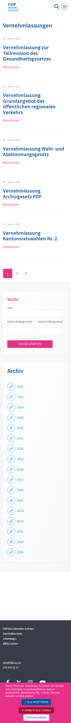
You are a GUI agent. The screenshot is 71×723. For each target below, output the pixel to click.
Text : (10, 308)
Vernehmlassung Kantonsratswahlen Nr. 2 (30, 236)
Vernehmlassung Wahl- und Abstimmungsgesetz (33, 151)
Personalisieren (36, 717)
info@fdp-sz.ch (12, 662)
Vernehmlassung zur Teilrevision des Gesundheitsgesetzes (27, 53)
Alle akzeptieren (37, 702)
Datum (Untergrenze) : (19, 323)
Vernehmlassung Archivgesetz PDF (22, 193)
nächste (26, 274)
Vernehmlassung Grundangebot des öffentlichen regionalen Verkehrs (29, 103)
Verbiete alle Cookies (37, 710)
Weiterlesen (11, 67)
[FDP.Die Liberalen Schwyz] (13, 8)
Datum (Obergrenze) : (50, 323)
